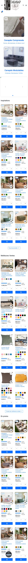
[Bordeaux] (4, 317)
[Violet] (6, 317)
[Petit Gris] (18, 124)
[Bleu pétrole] (2, 393)
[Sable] (2, 395)
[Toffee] (4, 229)
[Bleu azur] (11, 279)
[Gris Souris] (16, 158)
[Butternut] (16, 124)
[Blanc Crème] (23, 160)
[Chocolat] (9, 388)
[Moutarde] (18, 160)
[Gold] (20, 395)
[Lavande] (9, 279)
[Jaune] (4, 319)
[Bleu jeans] (6, 319)
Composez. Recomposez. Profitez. (14, 73)
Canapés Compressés (14, 40)
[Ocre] (4, 395)
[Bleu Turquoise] (4, 314)
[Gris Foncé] (9, 314)
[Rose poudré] (2, 279)
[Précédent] (5, 87)
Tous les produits (14, 248)
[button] (23, 5)
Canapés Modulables (14, 70)
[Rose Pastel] (16, 160)
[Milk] (4, 124)
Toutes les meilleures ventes (14, 411)
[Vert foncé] (25, 158)
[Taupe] (2, 317)
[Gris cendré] (2, 229)
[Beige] (9, 317)
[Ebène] (11, 393)
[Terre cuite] (23, 393)
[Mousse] (2, 319)
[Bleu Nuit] (18, 158)
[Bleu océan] (6, 393)
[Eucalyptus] (6, 229)
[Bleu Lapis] (23, 395)
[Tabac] (6, 314)
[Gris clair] (2, 314)
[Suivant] (22, 87)
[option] (14, 87)
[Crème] (18, 395)
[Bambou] (16, 395)
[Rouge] (20, 158)
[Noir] (23, 158)
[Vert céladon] (20, 160)
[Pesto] (2, 124)
